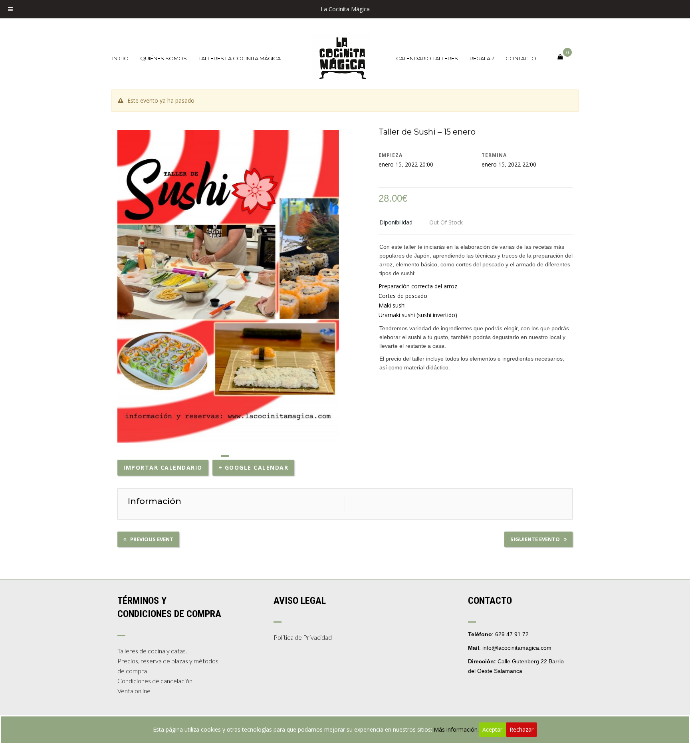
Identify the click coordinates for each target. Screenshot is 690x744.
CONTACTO (521, 58)
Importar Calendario (162, 467)
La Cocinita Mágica (345, 9)
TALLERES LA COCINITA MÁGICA (239, 58)
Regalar (482, 58)
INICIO (120, 58)
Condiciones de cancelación (154, 680)
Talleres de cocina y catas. (152, 651)
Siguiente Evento (535, 539)
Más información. (456, 729)
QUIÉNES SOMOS (163, 58)
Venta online (134, 690)
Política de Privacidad (303, 637)
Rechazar (521, 729)
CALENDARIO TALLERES (427, 58)
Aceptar (492, 729)
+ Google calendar (253, 467)
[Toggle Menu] (10, 9)
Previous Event (151, 539)
